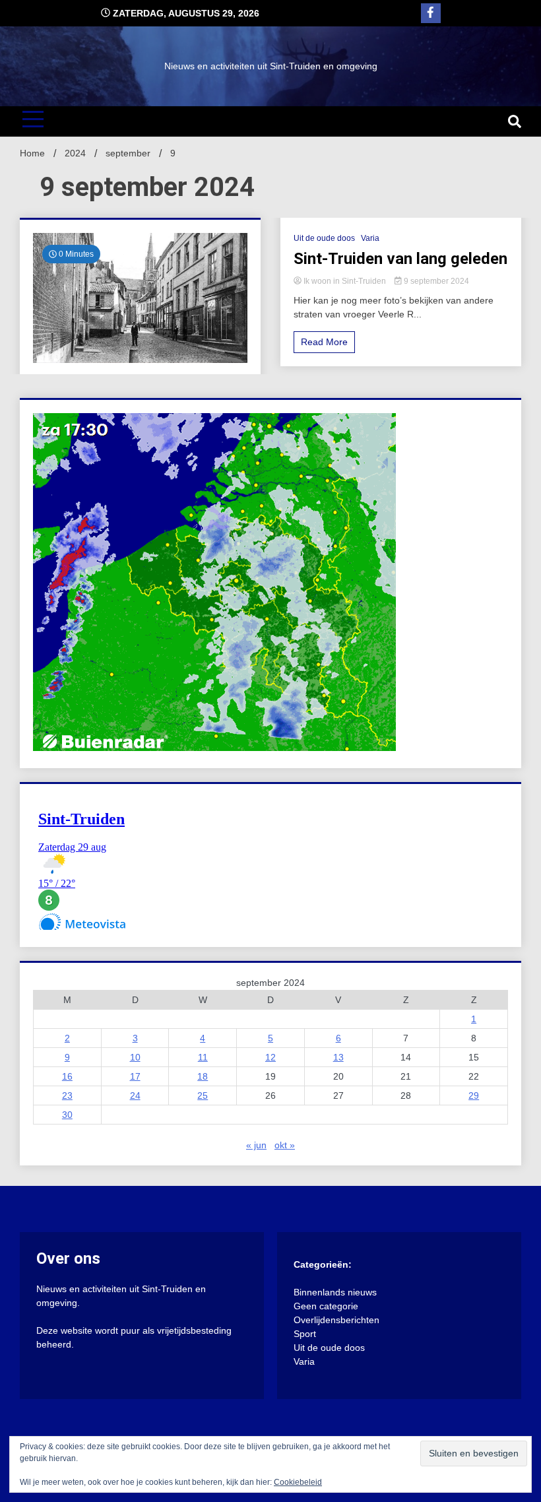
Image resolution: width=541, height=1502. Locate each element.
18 (202, 1076)
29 (473, 1095)
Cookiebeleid (298, 1482)
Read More (324, 342)
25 (202, 1095)
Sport (305, 1333)
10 (135, 1057)
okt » (284, 1145)
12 (270, 1057)
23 (67, 1095)
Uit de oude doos (324, 238)
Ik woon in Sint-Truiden (345, 281)
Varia (370, 238)
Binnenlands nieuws (335, 1292)
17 (135, 1076)
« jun (256, 1145)
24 (135, 1095)
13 (338, 1057)
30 (67, 1114)
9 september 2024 (435, 281)
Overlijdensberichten (336, 1320)
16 (67, 1076)
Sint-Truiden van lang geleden (400, 258)
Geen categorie (326, 1306)
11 (203, 1057)
